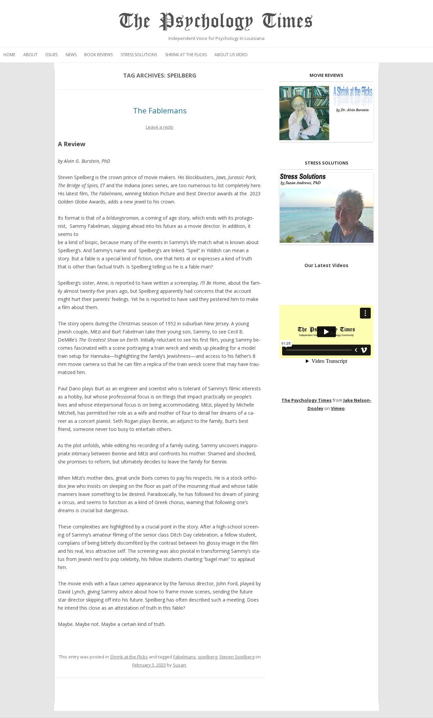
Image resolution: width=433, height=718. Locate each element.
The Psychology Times (216, 21)
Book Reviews (98, 55)
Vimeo (338, 408)
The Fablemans (160, 110)
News (71, 55)
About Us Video (231, 55)
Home (9, 55)
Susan (179, 665)
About (30, 55)
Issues (51, 55)
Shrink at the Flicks (186, 55)
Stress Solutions (139, 55)
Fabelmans (184, 657)
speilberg (207, 657)
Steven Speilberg (236, 657)
